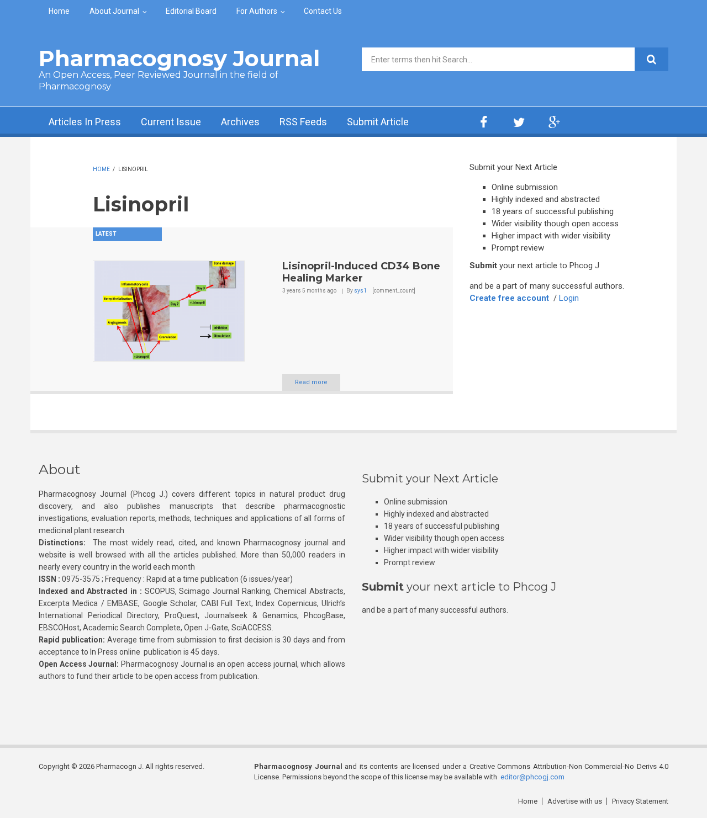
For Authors (256, 11)
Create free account (509, 298)
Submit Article (378, 122)
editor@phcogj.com (532, 777)
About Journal (114, 11)
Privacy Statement (640, 801)
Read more (311, 382)
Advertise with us (574, 801)
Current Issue (171, 122)
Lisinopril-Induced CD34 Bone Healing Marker (361, 272)
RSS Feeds (303, 122)
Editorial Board (191, 11)
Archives (240, 122)
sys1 (360, 291)
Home (59, 11)
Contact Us (323, 11)
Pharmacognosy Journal (179, 58)
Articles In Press (85, 122)
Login (569, 298)
